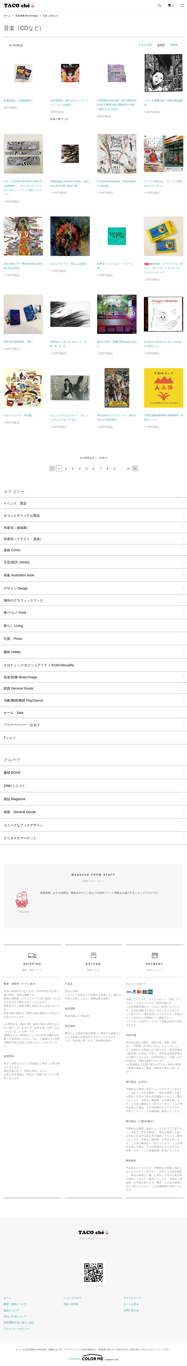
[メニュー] (181, 5)
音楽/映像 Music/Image (26, 15)
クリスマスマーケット (20, 837)
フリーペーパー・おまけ (22, 724)
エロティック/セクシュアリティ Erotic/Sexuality (39, 664)
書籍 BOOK (12, 772)
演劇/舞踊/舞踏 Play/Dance (23, 700)
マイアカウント (132, 1298)
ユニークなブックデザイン (23, 824)
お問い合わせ (131, 1310)
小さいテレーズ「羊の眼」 (19, 415)
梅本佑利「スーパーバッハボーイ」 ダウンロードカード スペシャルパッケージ (163, 268)
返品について (11, 1310)
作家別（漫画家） (17, 527)
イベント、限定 (15, 503)
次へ (135, 468)
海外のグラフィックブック (23, 600)
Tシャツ (10, 737)
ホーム (7, 15)
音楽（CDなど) (50, 15)
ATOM (74, 1304)
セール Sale (13, 712)
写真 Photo (13, 638)
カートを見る (131, 1304)
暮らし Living (13, 625)
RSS (66, 1304)
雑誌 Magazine (14, 798)
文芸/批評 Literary (17, 561)
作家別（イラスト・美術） (23, 538)
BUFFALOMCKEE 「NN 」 (19, 341)
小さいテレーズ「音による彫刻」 (69, 263)
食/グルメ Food (15, 612)
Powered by (74, 1358)
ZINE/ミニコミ (14, 785)
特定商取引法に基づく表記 (19, 1322)
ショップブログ (72, 1298)
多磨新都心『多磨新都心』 (19, 100)
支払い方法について (15, 1316)
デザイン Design (16, 588)
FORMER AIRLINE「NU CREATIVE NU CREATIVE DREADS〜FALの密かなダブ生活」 (117, 105)
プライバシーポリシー (16, 1328)
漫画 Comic (12, 549)
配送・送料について (15, 1304)
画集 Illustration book (19, 574)
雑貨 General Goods (18, 688)
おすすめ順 (145, 45)
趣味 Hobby (12, 651)
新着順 (174, 45)
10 (128, 468)
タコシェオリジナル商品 (22, 515)
